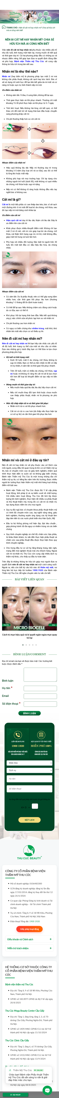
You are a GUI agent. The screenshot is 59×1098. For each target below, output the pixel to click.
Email (5, 696)
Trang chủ (11, 28)
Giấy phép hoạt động (29, 929)
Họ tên (7, 688)
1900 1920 (18, 746)
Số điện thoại (11, 703)
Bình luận (7, 680)
